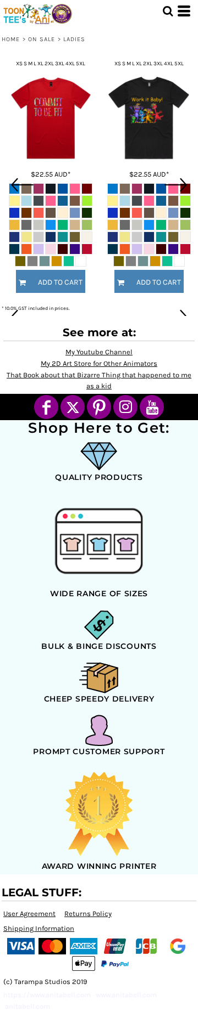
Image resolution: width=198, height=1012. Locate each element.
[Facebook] (46, 407)
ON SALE (42, 39)
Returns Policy (88, 913)
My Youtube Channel (99, 352)
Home (11, 39)
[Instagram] (125, 407)
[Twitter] (73, 407)
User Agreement (29, 913)
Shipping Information (38, 928)
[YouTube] (152, 407)
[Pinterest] (99, 407)
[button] (167, 10)
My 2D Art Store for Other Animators (99, 363)
